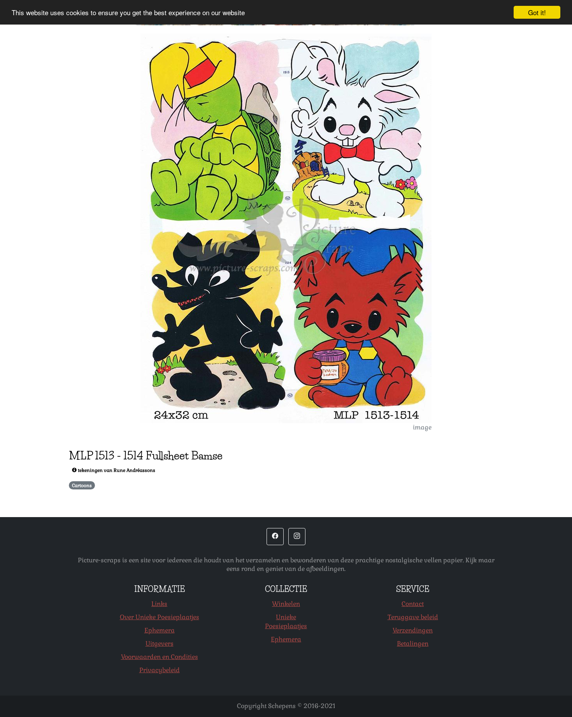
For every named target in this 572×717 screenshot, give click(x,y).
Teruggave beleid (413, 617)
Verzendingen (413, 630)
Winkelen (286, 604)
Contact (413, 604)
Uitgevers (160, 643)
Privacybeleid (159, 670)
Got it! (537, 12)
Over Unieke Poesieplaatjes (159, 617)
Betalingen (412, 643)
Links (159, 604)
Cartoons (82, 485)
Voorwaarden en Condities (159, 657)
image (422, 427)
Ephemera (159, 630)
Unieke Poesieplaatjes (286, 621)
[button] (275, 536)
